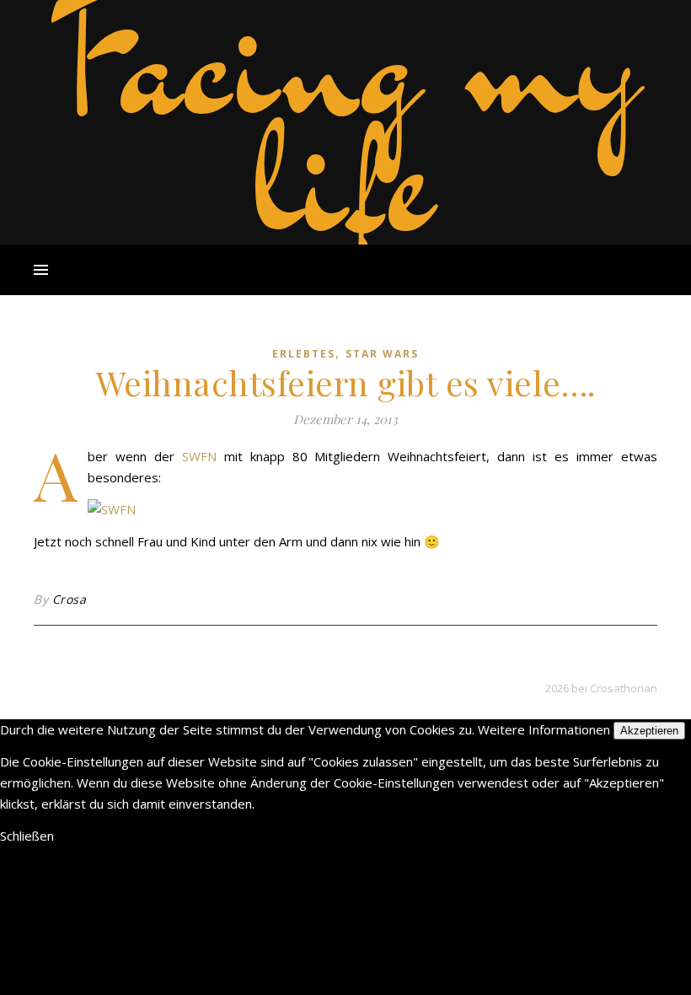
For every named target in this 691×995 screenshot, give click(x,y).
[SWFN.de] (345, 509)
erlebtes (303, 354)
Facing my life (345, 118)
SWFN (199, 456)
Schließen (27, 835)
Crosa (69, 599)
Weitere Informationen (544, 729)
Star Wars (382, 354)
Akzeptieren (649, 730)
